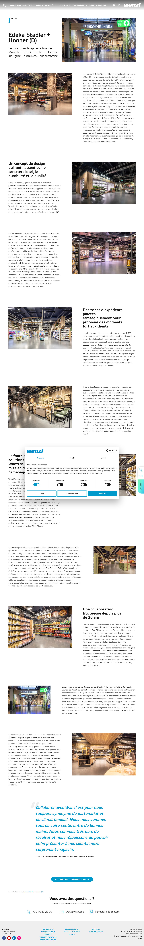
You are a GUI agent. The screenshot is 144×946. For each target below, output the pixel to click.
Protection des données (134, 934)
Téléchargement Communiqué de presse (72, 879)
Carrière (90, 5)
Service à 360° (51, 5)
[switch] (60, 484)
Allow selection (72, 493)
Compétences (66, 5)
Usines (72, 934)
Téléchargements (48, 940)
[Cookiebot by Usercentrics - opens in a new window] (108, 451)
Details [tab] (72, 458)
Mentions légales (136, 929)
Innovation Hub (96, 932)
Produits (39, 5)
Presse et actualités (48, 937)
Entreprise (101, 5)
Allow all (102, 493)
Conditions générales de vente (131, 931)
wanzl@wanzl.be (75, 912)
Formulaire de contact (107, 912)
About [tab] (103, 458)
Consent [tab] (40, 458)
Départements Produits (21, 5)
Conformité (48, 929)
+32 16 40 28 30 (42, 912)
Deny (42, 493)
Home (10, 892)
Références (79, 5)
